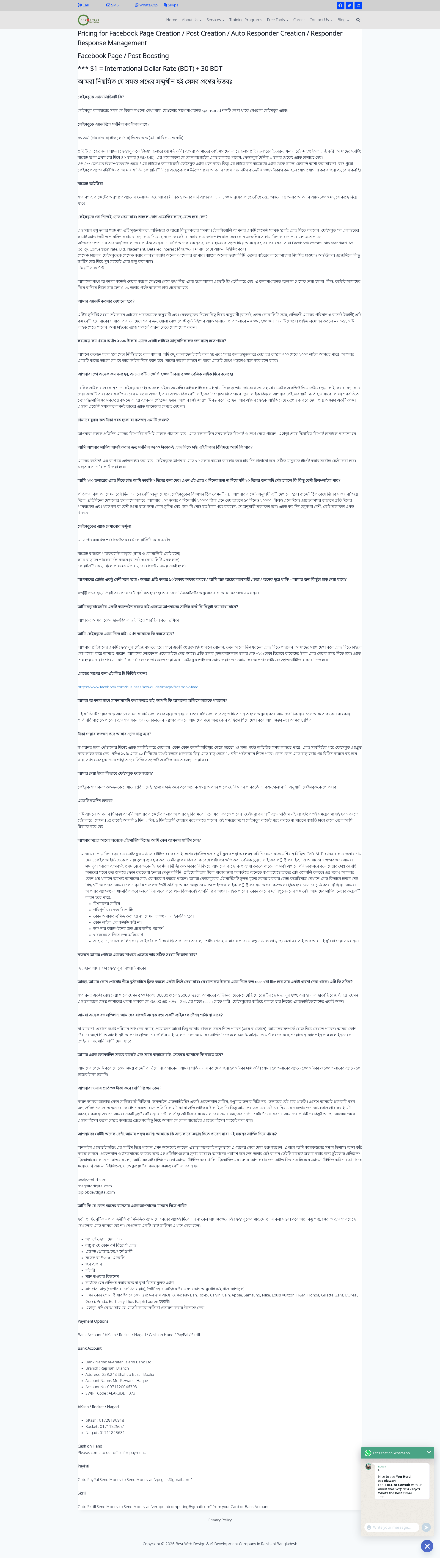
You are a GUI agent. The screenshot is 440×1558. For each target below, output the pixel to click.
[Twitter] (349, 5)
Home (171, 20)
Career (299, 20)
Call (85, 5)
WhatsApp (148, 5)
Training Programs (245, 20)
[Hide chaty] (427, 1546)
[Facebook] (340, 5)
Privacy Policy (220, 1520)
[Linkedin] (358, 5)
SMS (114, 5)
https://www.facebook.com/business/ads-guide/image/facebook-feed (138, 687)
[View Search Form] (358, 20)
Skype (173, 5)
